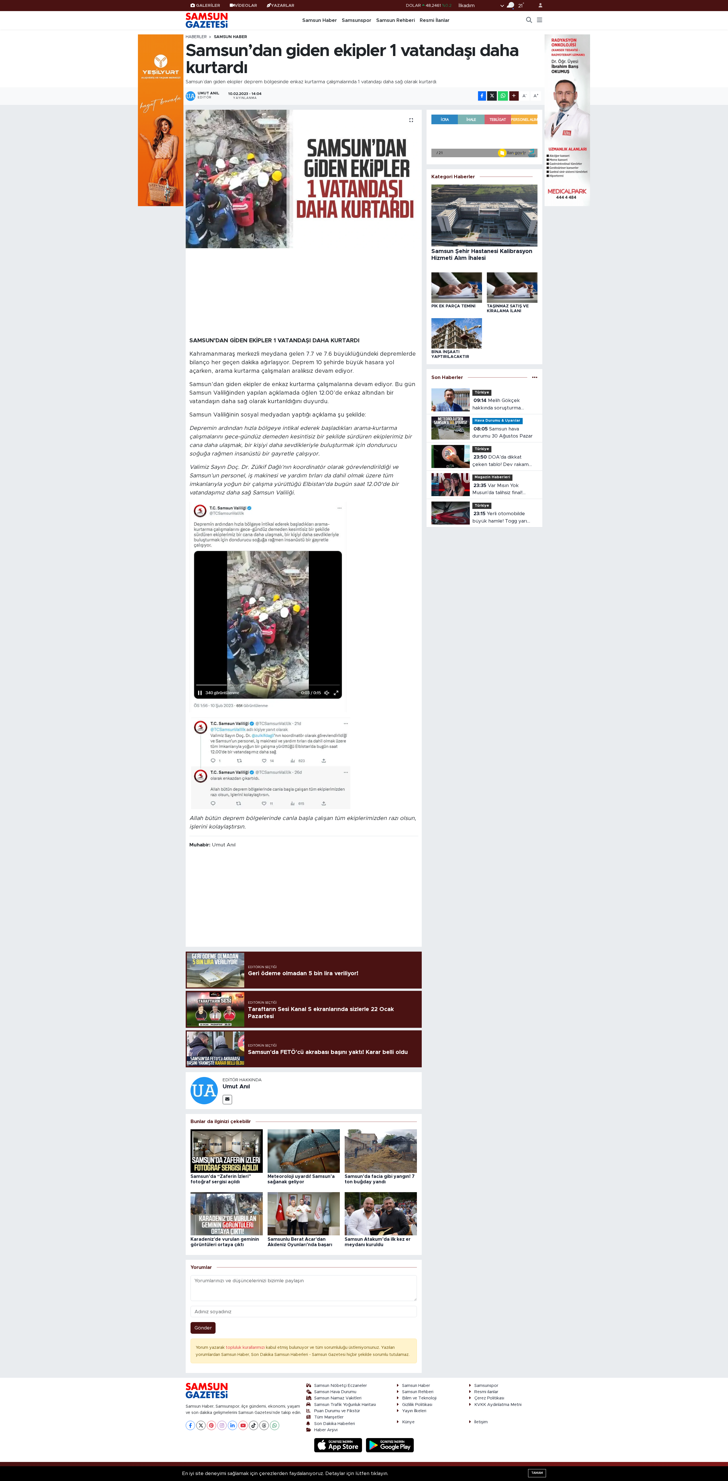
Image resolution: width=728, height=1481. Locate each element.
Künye (408, 1422)
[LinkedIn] (232, 1425)
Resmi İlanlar (435, 20)
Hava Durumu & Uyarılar (497, 420)
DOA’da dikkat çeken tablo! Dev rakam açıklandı (500, 461)
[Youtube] (243, 1425)
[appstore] (339, 1445)
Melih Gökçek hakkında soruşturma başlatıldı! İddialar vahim (498, 404)
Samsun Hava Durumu (335, 1392)
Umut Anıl (236, 1086)
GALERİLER (208, 5)
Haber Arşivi (326, 1430)
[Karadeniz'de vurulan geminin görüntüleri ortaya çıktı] (227, 1213)
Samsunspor (356, 20)
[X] (201, 1425)
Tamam (537, 1472)
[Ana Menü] (539, 20)
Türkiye (482, 392)
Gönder (203, 1327)
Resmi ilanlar (486, 1392)
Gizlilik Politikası (417, 1405)
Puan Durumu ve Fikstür (337, 1411)
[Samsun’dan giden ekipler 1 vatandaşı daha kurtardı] (304, 179)
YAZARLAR (282, 5)
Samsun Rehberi (395, 20)
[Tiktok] (253, 1425)
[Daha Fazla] (514, 96)
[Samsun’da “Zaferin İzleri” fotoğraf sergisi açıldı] (227, 1150)
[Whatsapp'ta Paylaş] (503, 96)
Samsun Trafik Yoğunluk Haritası (345, 1405)
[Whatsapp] (274, 1425)
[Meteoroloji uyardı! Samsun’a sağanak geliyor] (304, 1150)
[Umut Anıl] (204, 1090)
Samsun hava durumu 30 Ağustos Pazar (502, 432)
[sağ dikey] (567, 119)
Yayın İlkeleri (414, 1411)
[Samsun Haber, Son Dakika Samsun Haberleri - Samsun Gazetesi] (207, 20)
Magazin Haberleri (492, 477)
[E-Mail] (227, 1099)
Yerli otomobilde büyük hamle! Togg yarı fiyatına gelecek (499, 518)
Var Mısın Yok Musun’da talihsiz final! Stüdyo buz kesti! (497, 489)
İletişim (481, 1422)
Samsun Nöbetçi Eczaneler (340, 1385)
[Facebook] (190, 1425)
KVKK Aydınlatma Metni (498, 1405)
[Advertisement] (303, 292)
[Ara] (529, 20)
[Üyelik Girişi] (538, 5)
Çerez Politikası (489, 1398)
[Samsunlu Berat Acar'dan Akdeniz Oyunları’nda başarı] (304, 1213)
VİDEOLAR (246, 5)
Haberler (196, 37)
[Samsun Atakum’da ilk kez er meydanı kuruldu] (381, 1213)
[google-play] (390, 1445)
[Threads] (264, 1425)
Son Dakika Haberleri (334, 1424)
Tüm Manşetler (329, 1417)
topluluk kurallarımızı (246, 1347)
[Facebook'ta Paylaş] (482, 96)
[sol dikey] (160, 119)
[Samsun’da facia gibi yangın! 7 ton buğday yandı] (381, 1150)
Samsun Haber (319, 20)
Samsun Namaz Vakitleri (337, 1398)
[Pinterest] (211, 1425)
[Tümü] (534, 377)
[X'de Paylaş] (492, 96)
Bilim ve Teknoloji (419, 1398)
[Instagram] (222, 1425)
